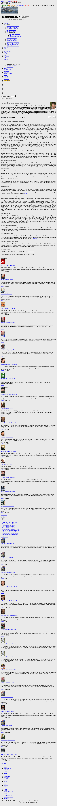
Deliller (5, 771)
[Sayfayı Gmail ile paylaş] (10, 117)
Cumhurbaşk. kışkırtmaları (13, 26)
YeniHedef (6, 72)
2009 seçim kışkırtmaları (12, 28)
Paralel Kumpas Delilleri (15, 36)
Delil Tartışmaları (8, 795)
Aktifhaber (35, 238)
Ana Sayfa (6, 765)
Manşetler (6, 47)
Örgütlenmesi (7, 776)
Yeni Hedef (6, 777)
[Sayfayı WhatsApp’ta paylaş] (12, 117)
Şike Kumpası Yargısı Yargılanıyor (10, 534)
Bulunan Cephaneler (11, 31)
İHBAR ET (14, 1)
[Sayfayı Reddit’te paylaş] (20, 117)
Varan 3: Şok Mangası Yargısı (9, 527)
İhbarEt (5, 54)
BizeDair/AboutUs (8, 51)
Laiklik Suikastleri (8, 779)
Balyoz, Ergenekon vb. (15, 34)
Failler (5, 57)
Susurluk (6, 76)
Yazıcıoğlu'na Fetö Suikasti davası (10, 533)
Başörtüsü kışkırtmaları (12, 27)
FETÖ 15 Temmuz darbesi (13, 46)
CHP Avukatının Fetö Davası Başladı (10, 529)
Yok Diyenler (10, 67)
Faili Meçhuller (7, 768)
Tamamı (2, 271)
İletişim (9, 1)
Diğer (5, 52)
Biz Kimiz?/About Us (9, 792)
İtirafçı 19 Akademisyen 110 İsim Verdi (11, 530)
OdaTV (11, 35)
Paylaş (3, 117)
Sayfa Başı (3, 763)
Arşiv (5, 48)
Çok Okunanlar (4, 537)
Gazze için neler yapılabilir (13, 43)
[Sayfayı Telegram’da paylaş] (24, 117)
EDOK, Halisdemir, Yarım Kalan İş (10, 522)
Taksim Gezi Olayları (12, 40)
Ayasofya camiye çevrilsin (13, 42)
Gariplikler (6, 59)
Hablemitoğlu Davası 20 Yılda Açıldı (10, 523)
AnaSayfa (6, 23)
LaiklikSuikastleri (8, 73)
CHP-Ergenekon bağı (12, 38)
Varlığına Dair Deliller (12, 65)
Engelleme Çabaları (11, 30)
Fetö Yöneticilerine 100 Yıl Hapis (10, 531)
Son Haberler (4, 515)
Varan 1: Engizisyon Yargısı (8, 525)
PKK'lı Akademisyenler (12, 44)
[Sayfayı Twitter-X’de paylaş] (16, 117)
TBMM (5, 68)
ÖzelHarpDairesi (8, 69)
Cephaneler (6, 798)
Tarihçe (5, 55)
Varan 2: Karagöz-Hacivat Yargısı (10, 526)
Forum (5, 50)
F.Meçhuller (6, 56)
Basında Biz (3, 1)
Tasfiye (5, 75)
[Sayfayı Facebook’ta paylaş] (14, 117)
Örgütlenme (6, 71)
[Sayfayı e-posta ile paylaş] (7, 117)
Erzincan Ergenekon (11, 39)
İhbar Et (5, 789)
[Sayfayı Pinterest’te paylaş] (22, 117)
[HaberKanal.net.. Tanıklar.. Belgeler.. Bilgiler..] (15, 19)
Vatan (25, 193)
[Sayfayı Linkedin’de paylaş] (18, 117)
